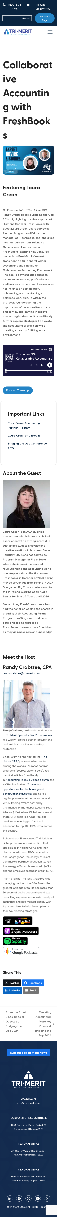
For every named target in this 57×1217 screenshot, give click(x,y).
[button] (12, 982)
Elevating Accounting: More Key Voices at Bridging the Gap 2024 (40, 1024)
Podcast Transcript (18, 390)
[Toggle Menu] (50, 31)
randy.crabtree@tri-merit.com (21, 673)
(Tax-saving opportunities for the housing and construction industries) (23, 789)
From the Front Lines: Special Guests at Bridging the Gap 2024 (14, 1021)
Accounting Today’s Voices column (27, 779)
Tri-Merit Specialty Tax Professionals (29, 735)
